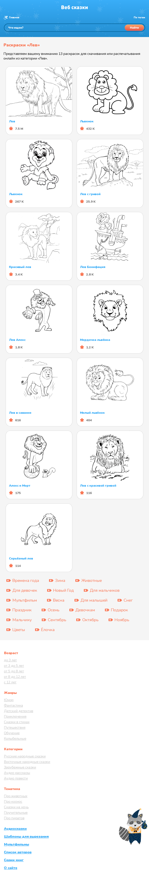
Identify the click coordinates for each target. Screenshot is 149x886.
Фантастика (13, 705)
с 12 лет (10, 682)
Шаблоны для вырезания (26, 836)
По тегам (139, 17)
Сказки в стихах (16, 722)
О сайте (10, 868)
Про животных (15, 796)
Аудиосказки (15, 828)
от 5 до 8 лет (14, 671)
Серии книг (14, 860)
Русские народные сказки (25, 756)
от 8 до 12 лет (15, 676)
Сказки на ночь (16, 807)
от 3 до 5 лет (14, 665)
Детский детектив (18, 711)
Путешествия (14, 727)
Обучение (12, 733)
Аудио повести (16, 778)
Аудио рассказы (17, 772)
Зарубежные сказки (20, 767)
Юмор (9, 700)
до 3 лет (10, 660)
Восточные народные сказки (27, 761)
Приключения (15, 716)
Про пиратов (14, 818)
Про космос (13, 801)
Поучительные (16, 812)
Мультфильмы (16, 844)
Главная (14, 17)
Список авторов (18, 852)
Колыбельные (15, 738)
